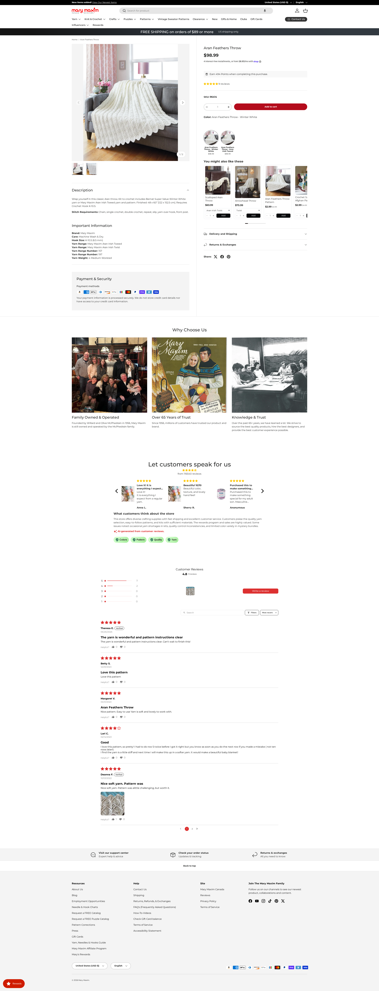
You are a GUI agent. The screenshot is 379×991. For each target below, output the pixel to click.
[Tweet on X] (215, 256)
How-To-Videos (142, 913)
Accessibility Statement (147, 930)
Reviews (205, 895)
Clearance (199, 19)
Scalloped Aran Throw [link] (214, 199)
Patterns (145, 19)
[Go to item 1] (190, 591)
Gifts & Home (229, 19)
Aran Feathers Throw (89, 39)
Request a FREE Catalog (86, 913)
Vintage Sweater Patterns (173, 19)
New (214, 19)
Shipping (138, 895)
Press (75, 930)
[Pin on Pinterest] (228, 256)
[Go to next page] (197, 829)
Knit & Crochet (93, 19)
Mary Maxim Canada (212, 889)
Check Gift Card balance (147, 919)
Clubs (243, 19)
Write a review (260, 591)
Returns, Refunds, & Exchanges (152, 901)
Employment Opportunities (88, 901)
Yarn (74, 19)
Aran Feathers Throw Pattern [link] (277, 200)
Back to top (189, 865)
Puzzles (128, 19)
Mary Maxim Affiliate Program (89, 948)
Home (74, 39)
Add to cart (271, 106)
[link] (218, 180)
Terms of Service (143, 924)
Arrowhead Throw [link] (245, 200)
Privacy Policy (208, 901)
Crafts (112, 19)
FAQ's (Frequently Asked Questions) (154, 907)
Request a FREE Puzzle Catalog (90, 919)
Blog (74, 895)
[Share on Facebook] (222, 256)
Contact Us (140, 889)
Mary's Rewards (81, 954)
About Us (77, 889)
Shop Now (114, 2)
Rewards (98, 25)
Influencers (78, 25)
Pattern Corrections (83, 924)
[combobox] (196, 11)
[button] (265, 11)
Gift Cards (256, 19)
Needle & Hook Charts (85, 907)
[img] (190, 470)
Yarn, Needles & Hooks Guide (89, 942)
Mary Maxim (83, 980)
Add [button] (223, 215)
